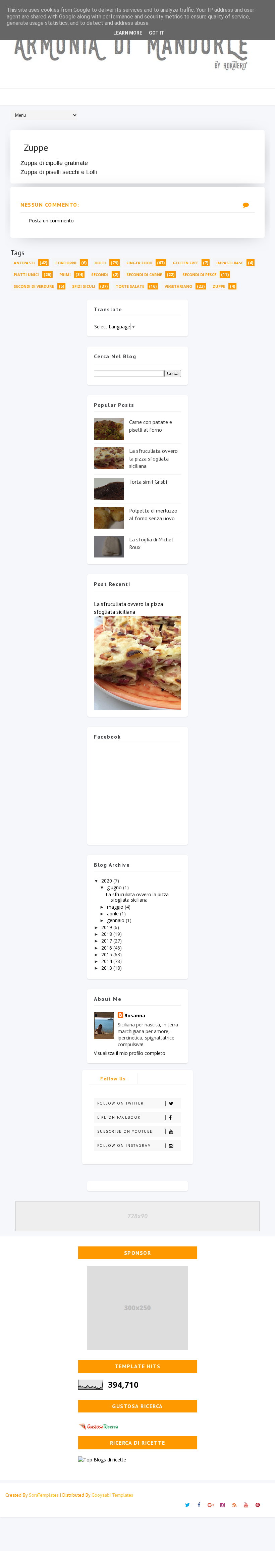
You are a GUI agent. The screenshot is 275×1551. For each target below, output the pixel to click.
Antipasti (24, 262)
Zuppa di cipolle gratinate (54, 163)
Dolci (100, 262)
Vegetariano (178, 286)
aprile (113, 913)
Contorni (65, 262)
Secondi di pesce (199, 274)
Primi (65, 274)
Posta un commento (51, 220)
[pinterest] (258, 1505)
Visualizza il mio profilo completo (129, 1053)
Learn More (127, 33)
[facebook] (199, 1505)
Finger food (139, 262)
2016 (107, 948)
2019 (107, 927)
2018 (107, 934)
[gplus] (211, 1505)
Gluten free (185, 262)
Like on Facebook (119, 1117)
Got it (156, 33)
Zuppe (219, 286)
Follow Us (113, 1079)
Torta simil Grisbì (148, 481)
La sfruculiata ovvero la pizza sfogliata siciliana (153, 458)
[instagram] (223, 1505)
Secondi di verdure (34, 286)
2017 (107, 941)
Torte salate (130, 286)
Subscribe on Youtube (125, 1131)
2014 (107, 961)
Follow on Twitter (120, 1103)
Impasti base (229, 262)
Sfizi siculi (83, 286)
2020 (107, 880)
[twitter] (187, 1505)
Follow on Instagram (124, 1145)
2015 (107, 954)
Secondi (99, 274)
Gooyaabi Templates (112, 1495)
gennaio (116, 920)
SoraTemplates (44, 1495)
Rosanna (134, 1015)
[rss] (234, 1505)
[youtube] (246, 1505)
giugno (115, 887)
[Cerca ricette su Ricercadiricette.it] (102, 1459)
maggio (116, 907)
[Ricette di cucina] (99, 1426)
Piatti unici (26, 274)
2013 (107, 968)
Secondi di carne (144, 274)
